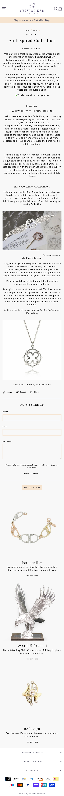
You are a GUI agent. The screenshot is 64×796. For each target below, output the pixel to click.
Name (5, 412)
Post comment (32, 474)
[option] (32, 20)
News (35, 30)
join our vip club (32, 761)
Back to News (34, 487)
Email (6, 426)
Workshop (32, 770)
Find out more (32, 576)
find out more (32, 742)
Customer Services (32, 752)
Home (27, 30)
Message (7, 441)
